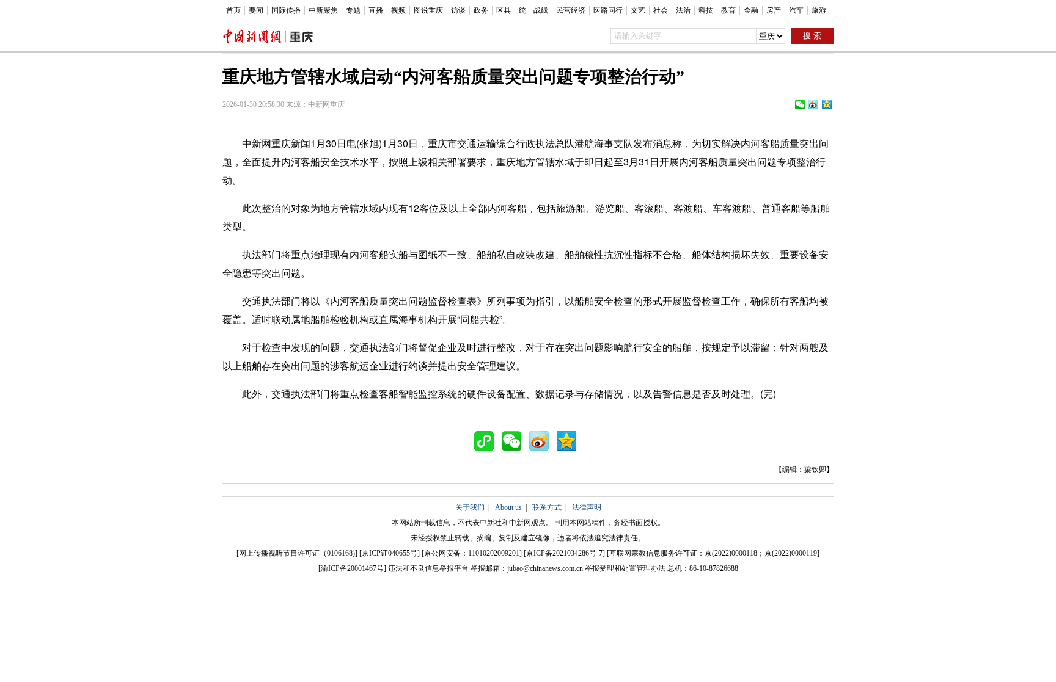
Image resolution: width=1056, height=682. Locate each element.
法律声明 (586, 507)
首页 (233, 10)
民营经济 (570, 10)
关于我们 (470, 507)
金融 (751, 10)
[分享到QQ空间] (827, 104)
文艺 (638, 10)
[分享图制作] (487, 441)
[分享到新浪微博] (813, 104)
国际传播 (286, 10)
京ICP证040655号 (389, 553)
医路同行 (608, 10)
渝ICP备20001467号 (352, 568)
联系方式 (547, 507)
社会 (660, 10)
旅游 (819, 10)
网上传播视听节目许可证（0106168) (297, 553)
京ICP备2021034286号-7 (564, 553)
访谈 (458, 10)
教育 (728, 10)
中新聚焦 (323, 10)
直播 (376, 10)
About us (508, 507)
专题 (353, 10)
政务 (481, 10)
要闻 (256, 10)
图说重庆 (428, 10)
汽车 (796, 10)
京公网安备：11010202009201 (471, 553)
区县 (503, 10)
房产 (773, 10)
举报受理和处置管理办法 (625, 568)
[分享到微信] (800, 104)
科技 (705, 10)
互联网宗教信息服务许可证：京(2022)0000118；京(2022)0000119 (713, 553)
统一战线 (533, 10)
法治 (683, 10)
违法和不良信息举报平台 (428, 568)
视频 (398, 10)
